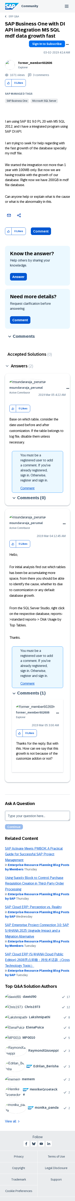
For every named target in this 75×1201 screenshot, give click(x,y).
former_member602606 (35, 63)
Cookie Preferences (18, 1191)
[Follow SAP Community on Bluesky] (33, 1143)
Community (29, 6)
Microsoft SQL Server (44, 100)
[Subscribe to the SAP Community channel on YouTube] (41, 1143)
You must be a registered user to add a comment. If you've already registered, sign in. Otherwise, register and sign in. (36, 467)
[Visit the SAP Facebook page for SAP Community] (26, 1143)
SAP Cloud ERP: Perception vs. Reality (33, 907)
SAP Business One (17, 100)
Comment (41, 231)
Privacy (19, 1156)
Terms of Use (56, 1156)
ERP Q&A (14, 16)
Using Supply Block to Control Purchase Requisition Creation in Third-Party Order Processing (34, 883)
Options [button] (67, 44)
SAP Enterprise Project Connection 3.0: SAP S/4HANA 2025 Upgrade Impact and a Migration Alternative (37, 930)
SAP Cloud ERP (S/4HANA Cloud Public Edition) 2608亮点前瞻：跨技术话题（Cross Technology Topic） (37, 959)
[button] (8, 83)
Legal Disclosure (56, 1168)
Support (56, 1179)
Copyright (18, 1168)
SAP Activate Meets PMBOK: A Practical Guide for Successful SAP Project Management (34, 854)
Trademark (18, 1179)
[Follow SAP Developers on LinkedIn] (48, 1143)
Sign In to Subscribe (47, 44)
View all (10, 1121)
